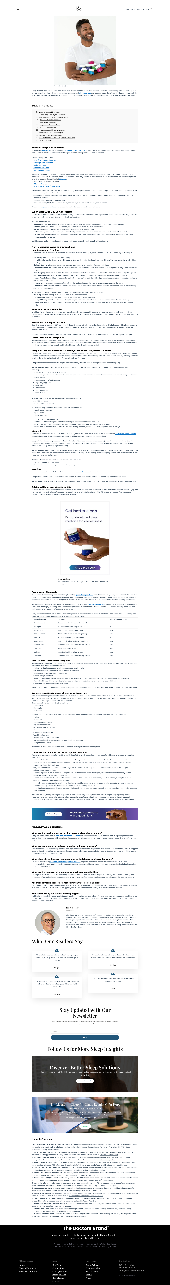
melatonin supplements (125, 434)
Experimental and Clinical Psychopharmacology (87, 1170)
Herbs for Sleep (39, 165)
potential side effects (96, 604)
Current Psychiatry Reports (88, 1175)
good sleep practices (84, 595)
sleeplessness (85, 93)
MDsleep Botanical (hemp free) (46, 186)
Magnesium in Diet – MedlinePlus (89, 1191)
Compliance (58, 1278)
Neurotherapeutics (107, 1160)
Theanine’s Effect (41, 1198)
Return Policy (92, 1271)
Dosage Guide (59, 1274)
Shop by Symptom (28, 1271)
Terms (89, 1274)
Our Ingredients (59, 1271)
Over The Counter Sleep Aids (45, 160)
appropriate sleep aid (49, 207)
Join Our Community (85, 1081)
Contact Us (57, 1281)
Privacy (89, 1278)
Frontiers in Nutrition (63, 1206)
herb (44, 472)
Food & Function (89, 1201)
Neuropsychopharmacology (70, 1211)
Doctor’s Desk (92, 1265)
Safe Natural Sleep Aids (44, 1193)
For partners (131, 9)
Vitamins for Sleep (41, 168)
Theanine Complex (42, 1203)
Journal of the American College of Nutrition (86, 1196)
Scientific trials (143, 9)
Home (22, 1265)
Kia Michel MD (73, 1108)
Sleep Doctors (90, 1108)
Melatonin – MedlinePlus (109, 1155)
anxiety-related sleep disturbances (65, 862)
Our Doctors (58, 1268)
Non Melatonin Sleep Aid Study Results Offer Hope (85, 1104)
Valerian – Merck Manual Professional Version (70, 1216)
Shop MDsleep (64, 579)
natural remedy (83, 472)
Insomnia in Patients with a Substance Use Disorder (107, 1165)
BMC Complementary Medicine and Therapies (98, 1185)
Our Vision (57, 1265)
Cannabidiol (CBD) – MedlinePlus (100, 1180)
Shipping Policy (93, 1268)
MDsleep (62, 179)
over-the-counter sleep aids (67, 836)
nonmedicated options (75, 150)
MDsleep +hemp (40, 184)
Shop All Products (27, 1268)
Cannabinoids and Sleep (44, 1157)
